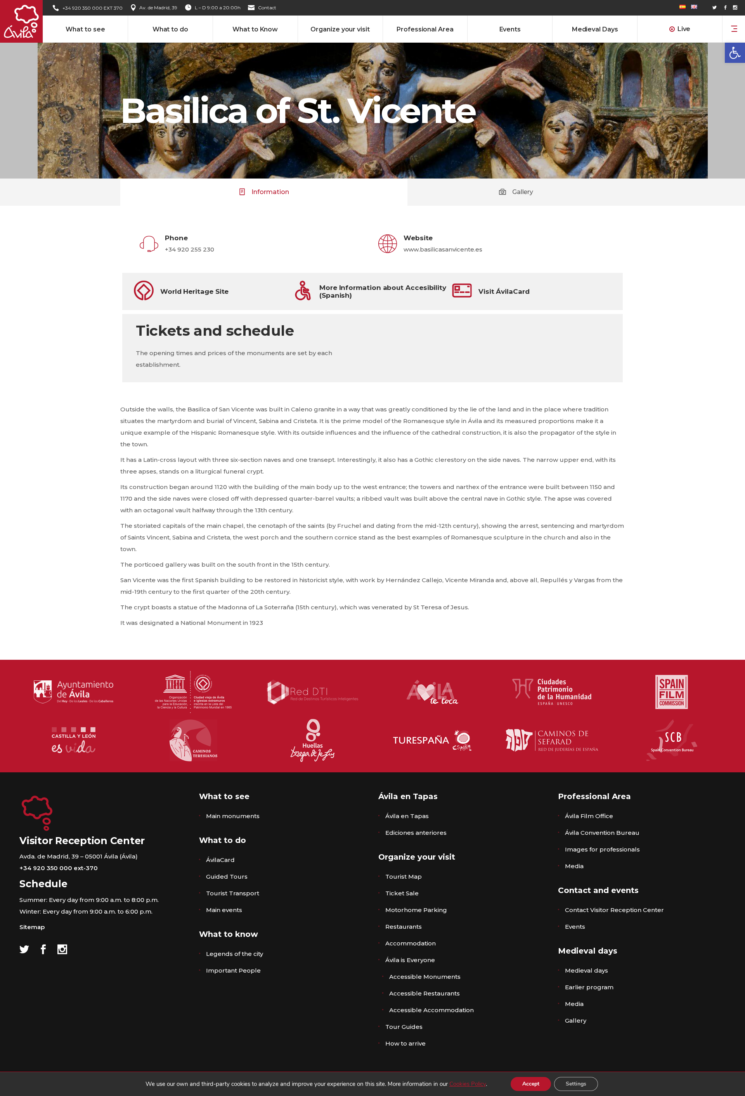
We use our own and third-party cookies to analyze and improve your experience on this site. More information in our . (316, 1084)
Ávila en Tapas (407, 816)
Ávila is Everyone (410, 960)
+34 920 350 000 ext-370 (58, 868)
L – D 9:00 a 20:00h (218, 7)
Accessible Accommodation (431, 1010)
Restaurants (403, 926)
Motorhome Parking (416, 910)
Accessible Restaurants (424, 993)
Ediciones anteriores (416, 832)
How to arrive (405, 1043)
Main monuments (233, 816)
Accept (530, 1083)
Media (574, 866)
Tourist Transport (232, 893)
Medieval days (586, 970)
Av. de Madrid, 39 (158, 7)
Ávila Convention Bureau (602, 832)
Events (575, 926)
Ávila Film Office (589, 816)
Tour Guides (404, 1026)
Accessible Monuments (425, 976)
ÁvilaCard (220, 860)
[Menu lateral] (734, 28)
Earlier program (589, 987)
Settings (576, 1083)
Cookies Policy (467, 1084)
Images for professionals (602, 849)
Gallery (575, 1020)
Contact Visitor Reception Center (614, 910)
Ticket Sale (402, 893)
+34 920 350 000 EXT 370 (92, 8)
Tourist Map (403, 876)
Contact (267, 7)
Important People (233, 970)
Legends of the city (234, 953)
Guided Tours (227, 876)
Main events (224, 910)
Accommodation (410, 943)
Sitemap (32, 927)
